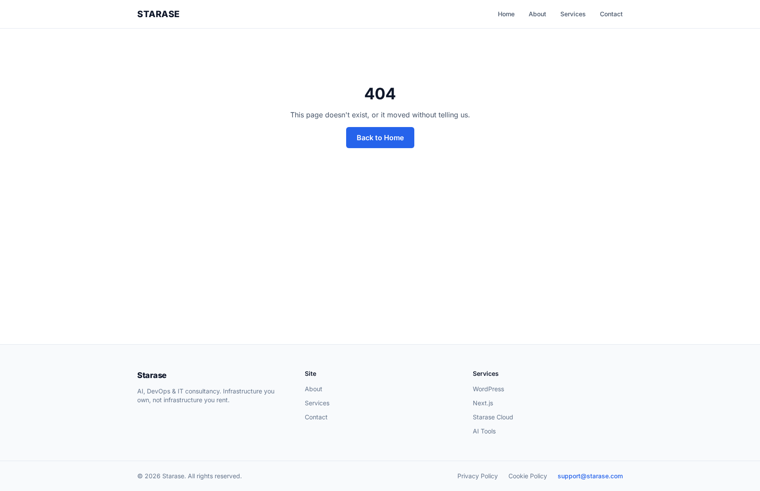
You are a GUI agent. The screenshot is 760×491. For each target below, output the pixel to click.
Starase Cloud (493, 417)
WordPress (488, 389)
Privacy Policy (477, 476)
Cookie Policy (527, 476)
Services (573, 14)
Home (506, 14)
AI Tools (484, 431)
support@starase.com (590, 476)
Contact (611, 14)
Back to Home (380, 137)
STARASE (158, 14)
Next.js (483, 403)
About (537, 14)
